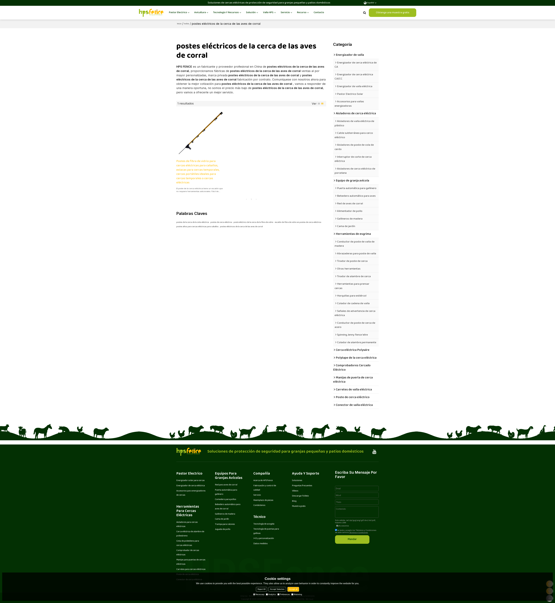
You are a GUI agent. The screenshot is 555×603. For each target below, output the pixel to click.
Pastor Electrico (178, 12)
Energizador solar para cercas (190, 480)
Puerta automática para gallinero (226, 492)
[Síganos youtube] (374, 451)
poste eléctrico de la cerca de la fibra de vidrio (253, 222)
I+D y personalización (263, 538)
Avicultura (200, 12)
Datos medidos (260, 544)
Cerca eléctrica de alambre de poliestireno (190, 534)
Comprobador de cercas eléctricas (187, 553)
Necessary (260, 594)
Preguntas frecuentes (302, 486)
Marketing (298, 594)
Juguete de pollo (222, 529)
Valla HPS (268, 12)
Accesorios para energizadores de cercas (191, 493)
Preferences (285, 594)
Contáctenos (259, 505)
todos (186, 23)
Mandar (352, 539)
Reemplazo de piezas (263, 500)
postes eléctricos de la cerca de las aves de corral (241, 226)
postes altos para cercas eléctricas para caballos (197, 226)
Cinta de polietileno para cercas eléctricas (187, 543)
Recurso (301, 12)
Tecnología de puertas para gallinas (266, 531)
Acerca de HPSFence (263, 480)
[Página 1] (246, 199)
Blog (294, 501)
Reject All (262, 589)
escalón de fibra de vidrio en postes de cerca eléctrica (298, 222)
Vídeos (295, 491)
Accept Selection (277, 589)
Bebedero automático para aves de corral (227, 507)
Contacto (319, 12)
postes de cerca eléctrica (221, 222)
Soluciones (297, 480)
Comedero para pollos (225, 499)
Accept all (293, 589)
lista (319, 103)
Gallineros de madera (225, 514)
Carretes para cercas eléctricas (191, 569)
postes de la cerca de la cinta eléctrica (192, 222)
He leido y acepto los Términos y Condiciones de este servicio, (355, 531)
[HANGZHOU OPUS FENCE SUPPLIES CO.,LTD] (151, 12)
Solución (251, 12)
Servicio (285, 12)
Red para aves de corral (226, 485)
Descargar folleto (300, 496)
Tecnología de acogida (263, 524)
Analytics (272, 594)
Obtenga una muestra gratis (392, 12)
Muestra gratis (299, 506)
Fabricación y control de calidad (264, 488)
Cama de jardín (222, 519)
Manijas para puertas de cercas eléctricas (190, 562)
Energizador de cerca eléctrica (190, 486)
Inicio (179, 23)
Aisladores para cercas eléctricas (187, 524)
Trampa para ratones (225, 524)
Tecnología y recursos (226, 12)
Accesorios (344, 526)
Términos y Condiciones (358, 532)
